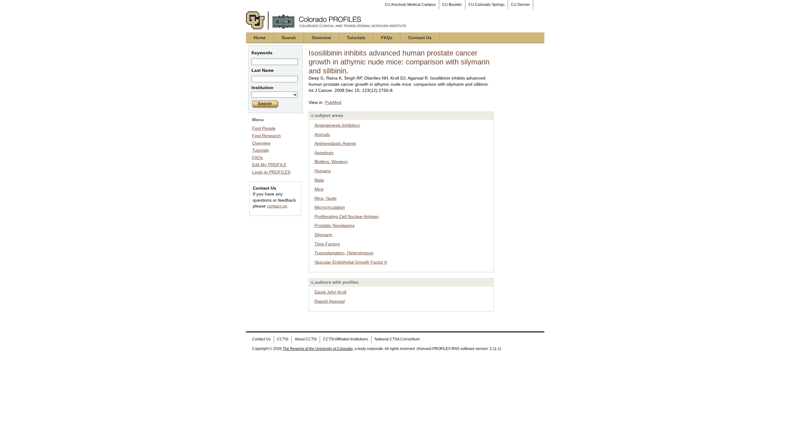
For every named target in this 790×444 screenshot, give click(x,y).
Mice (319, 189)
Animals (322, 134)
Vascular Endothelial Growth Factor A (350, 262)
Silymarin (323, 234)
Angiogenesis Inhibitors (337, 125)
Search (288, 37)
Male (319, 180)
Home (260, 37)
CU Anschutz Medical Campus (410, 4)
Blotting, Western (331, 161)
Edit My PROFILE (269, 164)
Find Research (266, 135)
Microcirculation (329, 207)
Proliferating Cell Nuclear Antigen (346, 216)
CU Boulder (452, 4)
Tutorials (356, 37)
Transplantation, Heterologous (343, 252)
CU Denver (520, 4)
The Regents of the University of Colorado (318, 349)
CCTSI (282, 339)
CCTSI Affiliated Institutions (345, 339)
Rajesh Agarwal (329, 301)
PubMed (333, 102)
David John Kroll (330, 292)
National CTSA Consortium (397, 339)
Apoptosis (324, 152)
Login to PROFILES (271, 172)
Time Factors (327, 243)
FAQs (387, 37)
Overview (321, 37)
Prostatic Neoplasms (334, 225)
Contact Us (420, 37)
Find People (264, 128)
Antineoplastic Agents (335, 143)
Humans (322, 170)
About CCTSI (306, 339)
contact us (277, 206)
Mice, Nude (325, 198)
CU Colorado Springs (486, 4)
